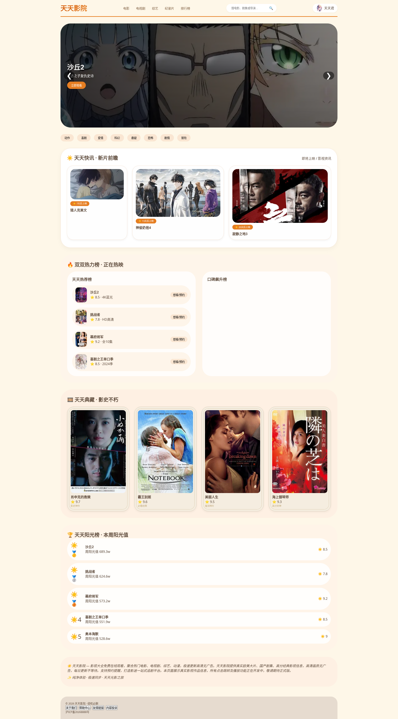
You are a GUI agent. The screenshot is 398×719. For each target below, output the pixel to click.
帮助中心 (84, 707)
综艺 (155, 8)
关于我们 (71, 707)
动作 (67, 138)
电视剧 (140, 8)
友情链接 (98, 707)
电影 (126, 8)
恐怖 (150, 138)
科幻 (117, 138)
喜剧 (84, 138)
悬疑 (134, 138)
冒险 (184, 138)
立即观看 (76, 85)
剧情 (167, 138)
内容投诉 (111, 707)
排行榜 (185, 8)
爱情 (100, 138)
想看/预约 (179, 295)
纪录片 (169, 8)
